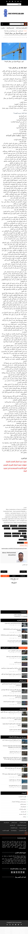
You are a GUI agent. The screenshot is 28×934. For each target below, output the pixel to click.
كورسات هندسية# (22, 531)
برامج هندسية (23, 799)
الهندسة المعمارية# (16, 533)
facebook (22, 576)
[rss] (7, 1)
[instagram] (10, 1)
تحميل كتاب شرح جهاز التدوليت (15, 779)
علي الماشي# (23, 536)
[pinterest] (12, 1)
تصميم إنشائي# (14, 526)
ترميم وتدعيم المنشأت (21, 825)
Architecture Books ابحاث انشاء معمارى (13, 623)
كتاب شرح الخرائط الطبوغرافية (15, 785)
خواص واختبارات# (22, 526)
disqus (13, 576)
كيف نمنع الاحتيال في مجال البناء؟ (16, 33)
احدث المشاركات (23, 647)
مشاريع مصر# (15, 536)
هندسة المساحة (14, 827)
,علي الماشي (5, 37)
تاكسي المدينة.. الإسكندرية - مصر (14, 650)
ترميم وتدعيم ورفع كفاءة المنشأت (19, 801)
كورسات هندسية (22, 814)
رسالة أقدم (4, 571)
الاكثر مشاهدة (14, 647)
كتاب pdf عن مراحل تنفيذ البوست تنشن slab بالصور (11, 712)
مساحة (24, 816)
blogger (5, 576)
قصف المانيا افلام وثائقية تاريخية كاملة (13, 656)
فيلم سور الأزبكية (15, 28)
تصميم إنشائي (23, 804)
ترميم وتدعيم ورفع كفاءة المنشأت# (19, 528)
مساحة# (24, 533)
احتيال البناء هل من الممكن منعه (18, 67)
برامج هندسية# (8, 533)
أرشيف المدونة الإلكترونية (5, 648)
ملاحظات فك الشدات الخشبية (15, 729)
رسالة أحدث (23, 571)
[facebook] (21, 1)
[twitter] (18, 1)
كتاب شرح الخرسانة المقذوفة (15, 751)
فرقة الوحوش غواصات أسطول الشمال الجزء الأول (11, 674)
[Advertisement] (14, 491)
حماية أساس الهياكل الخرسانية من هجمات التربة (11, 740)
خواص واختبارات (22, 809)
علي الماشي (20, 31)
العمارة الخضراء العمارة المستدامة (14, 640)
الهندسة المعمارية (22, 796)
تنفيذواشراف (23, 806)
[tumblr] (15, 1)
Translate (25, 616)
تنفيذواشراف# (5, 526)
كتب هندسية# (7, 528)
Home (25, 31)
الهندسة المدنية (6, 830)
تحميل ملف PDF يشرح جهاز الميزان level (13, 768)
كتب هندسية (23, 811)
